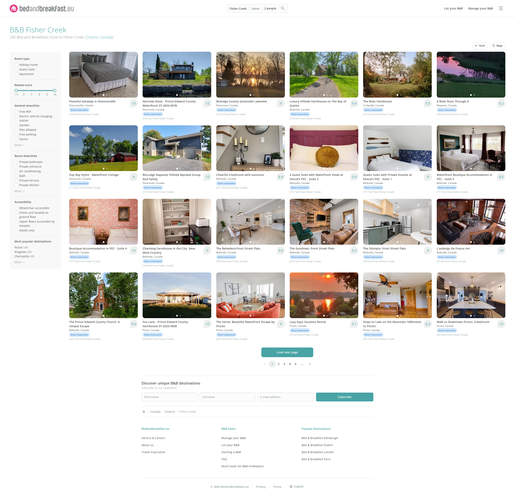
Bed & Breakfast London (318, 452)
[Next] (132, 74)
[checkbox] (16, 65)
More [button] (18, 145)
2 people (270, 8)
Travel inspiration (153, 452)
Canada (106, 37)
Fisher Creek (238, 8)
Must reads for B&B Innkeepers (242, 466)
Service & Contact (153, 438)
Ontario (92, 37)
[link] (42, 8)
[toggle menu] (501, 8)
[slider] (16, 90)
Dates (256, 8)
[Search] (283, 8)
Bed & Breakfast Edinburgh (320, 438)
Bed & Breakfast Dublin (317, 445)
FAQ (224, 459)
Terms (277, 487)
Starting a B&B (231, 452)
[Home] (144, 411)
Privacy (261, 487)
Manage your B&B (233, 438)
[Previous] (74, 74)
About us (148, 445)
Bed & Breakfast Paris (316, 459)
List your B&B (230, 445)
